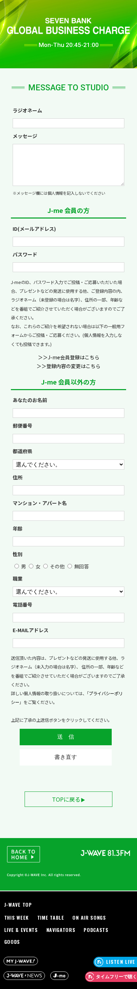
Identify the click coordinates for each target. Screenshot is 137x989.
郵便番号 (22, 425)
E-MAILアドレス (30, 630)
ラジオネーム (27, 110)
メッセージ (25, 135)
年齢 (17, 528)
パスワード (25, 254)
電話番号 (22, 604)
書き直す (65, 757)
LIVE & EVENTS (21, 929)
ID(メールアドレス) (34, 228)
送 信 (65, 737)
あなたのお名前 (30, 399)
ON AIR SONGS (89, 917)
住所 (17, 477)
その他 (57, 566)
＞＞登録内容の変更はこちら (68, 365)
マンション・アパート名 (40, 502)
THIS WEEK (16, 917)
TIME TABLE (50, 917)
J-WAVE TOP (18, 904)
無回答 (81, 566)
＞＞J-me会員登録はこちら (68, 357)
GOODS (12, 941)
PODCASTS (96, 929)
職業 (17, 578)
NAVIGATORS (61, 929)
